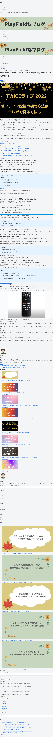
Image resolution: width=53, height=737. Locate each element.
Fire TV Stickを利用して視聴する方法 (12, 153)
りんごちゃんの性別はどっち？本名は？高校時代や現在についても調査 (15, 683)
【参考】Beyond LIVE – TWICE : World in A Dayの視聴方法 (16, 148)
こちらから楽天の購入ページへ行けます (8, 258)
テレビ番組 (2, 509)
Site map (4, 5)
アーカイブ (2, 672)
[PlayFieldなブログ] (26, 29)
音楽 (1, 522)
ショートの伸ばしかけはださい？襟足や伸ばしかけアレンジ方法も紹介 (15, 691)
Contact (3, 7)
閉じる (1, 719)
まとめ (3, 158)
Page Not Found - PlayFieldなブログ (7, 143)
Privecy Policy (5, 703)
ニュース (2, 511)
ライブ (1, 80)
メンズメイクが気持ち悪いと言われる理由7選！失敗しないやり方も (14, 694)
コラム (1, 503)
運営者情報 (4, 708)
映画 (1, 517)
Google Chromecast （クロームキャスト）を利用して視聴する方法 (18, 155)
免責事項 (4, 709)
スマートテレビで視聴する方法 (10, 156)
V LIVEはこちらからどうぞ (5, 188)
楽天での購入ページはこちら (6, 283)
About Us (4, 9)
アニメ (1, 495)
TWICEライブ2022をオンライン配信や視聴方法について (14, 146)
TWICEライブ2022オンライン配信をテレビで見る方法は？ (14, 150)
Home (3, 4)
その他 (1, 492)
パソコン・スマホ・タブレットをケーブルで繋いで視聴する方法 (17, 151)
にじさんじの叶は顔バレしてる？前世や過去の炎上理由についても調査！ (15, 686)
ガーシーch (2, 501)
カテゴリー (2, 679)
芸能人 (1, 519)
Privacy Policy (5, 10)
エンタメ (2, 498)
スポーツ (2, 506)
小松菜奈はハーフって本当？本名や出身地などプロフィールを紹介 (14, 689)
